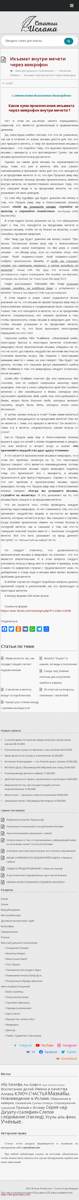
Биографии (7, 926)
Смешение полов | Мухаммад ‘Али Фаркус (29, 800)
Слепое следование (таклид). (27, 1114)
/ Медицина (11, 1024)
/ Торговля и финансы (17, 1002)
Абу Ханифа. (12, 1084)
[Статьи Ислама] (39, 24)
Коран (4, 898)
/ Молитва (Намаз (15, 953)
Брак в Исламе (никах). (53, 1085)
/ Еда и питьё (12, 1013)
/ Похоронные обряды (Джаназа (23, 981)
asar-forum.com (31, 1147)
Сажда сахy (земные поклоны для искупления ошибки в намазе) (55, 676)
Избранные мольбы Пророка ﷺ (25, 819)
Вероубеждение (10, 909)
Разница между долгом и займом (24, 773)
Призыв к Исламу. (30, 1107)
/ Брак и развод (14, 991)
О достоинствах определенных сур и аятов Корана (36, 875)
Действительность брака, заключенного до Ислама (35, 779)
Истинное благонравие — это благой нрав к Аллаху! (35, 761)
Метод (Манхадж (11, 915)
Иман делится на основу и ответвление (28, 755)
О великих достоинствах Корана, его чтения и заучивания (41, 850)
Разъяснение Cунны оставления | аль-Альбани (32, 749)
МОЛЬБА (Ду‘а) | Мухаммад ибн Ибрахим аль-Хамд (34, 767)
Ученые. (11, 1121)
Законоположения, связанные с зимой (29, 833)
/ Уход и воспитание (16, 997)
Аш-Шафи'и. (33, 1084)
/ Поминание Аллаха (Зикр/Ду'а (23, 975)
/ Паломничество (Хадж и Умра (23, 970)
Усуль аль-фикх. (61, 1116)
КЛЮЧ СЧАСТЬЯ (31, 1094)
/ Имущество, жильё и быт (20, 1019)
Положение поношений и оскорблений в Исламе (34, 826)
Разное (5, 937)
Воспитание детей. (17, 1089)
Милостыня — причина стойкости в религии (30, 795)
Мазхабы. (59, 1093)
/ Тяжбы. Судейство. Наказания (23, 1035)
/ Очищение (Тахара (16, 948)
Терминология (9, 931)
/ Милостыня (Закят (16, 959)
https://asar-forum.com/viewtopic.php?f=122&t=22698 (36, 610)
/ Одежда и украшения (18, 1008)
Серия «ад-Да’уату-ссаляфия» (34, 1109)
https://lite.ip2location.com (15, 1194)
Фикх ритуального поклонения (34, 70)
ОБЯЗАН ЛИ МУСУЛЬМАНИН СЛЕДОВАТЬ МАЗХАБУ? (35, 882)
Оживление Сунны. (28, 1103)
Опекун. (47, 1103)
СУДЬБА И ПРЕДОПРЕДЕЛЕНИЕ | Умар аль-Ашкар (34, 868)
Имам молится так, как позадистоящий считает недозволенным (17, 664)
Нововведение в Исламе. (25, 1098)
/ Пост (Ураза (12, 964)
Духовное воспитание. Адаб (17, 920)
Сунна (4, 904)
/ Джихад (10, 1030)
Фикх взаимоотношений (15, 986)
